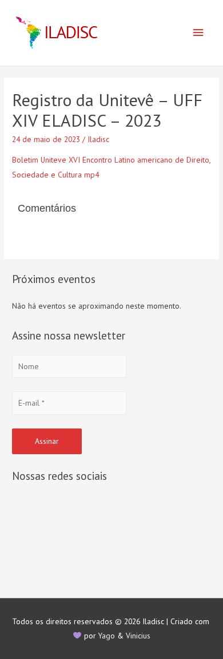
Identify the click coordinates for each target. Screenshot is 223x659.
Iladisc (98, 139)
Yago (106, 635)
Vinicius (138, 635)
